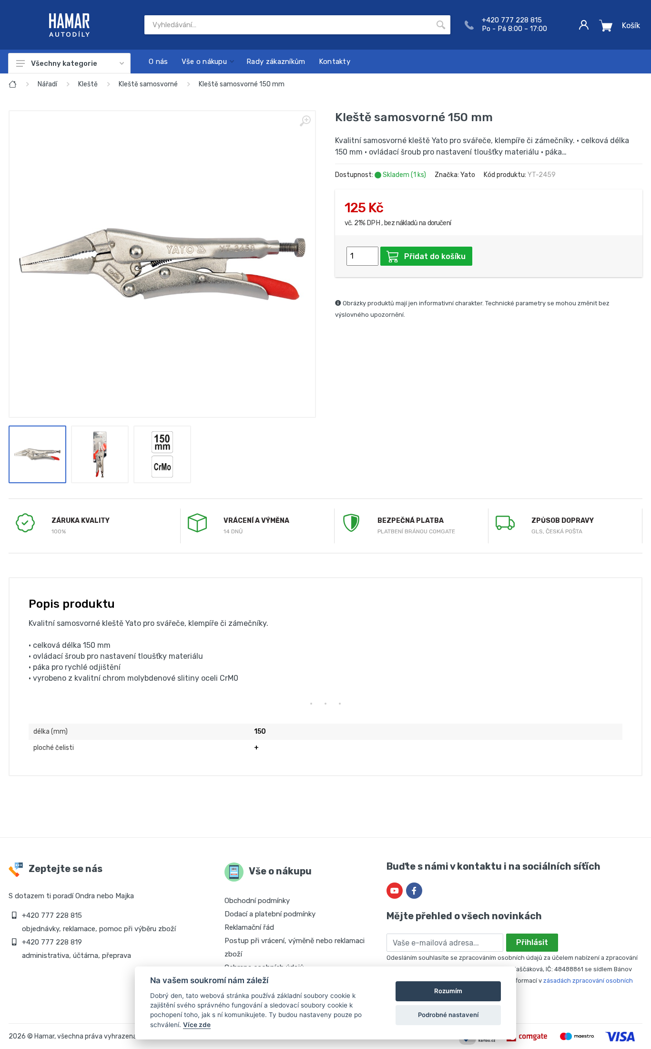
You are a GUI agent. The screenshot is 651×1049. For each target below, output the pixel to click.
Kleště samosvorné (148, 84)
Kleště (88, 84)
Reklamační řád (249, 927)
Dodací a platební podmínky (269, 914)
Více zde (197, 1024)
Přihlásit (532, 942)
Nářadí (47, 84)
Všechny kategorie (64, 63)
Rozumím (448, 991)
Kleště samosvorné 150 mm (242, 84)
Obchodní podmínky (257, 900)
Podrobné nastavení (448, 1014)
